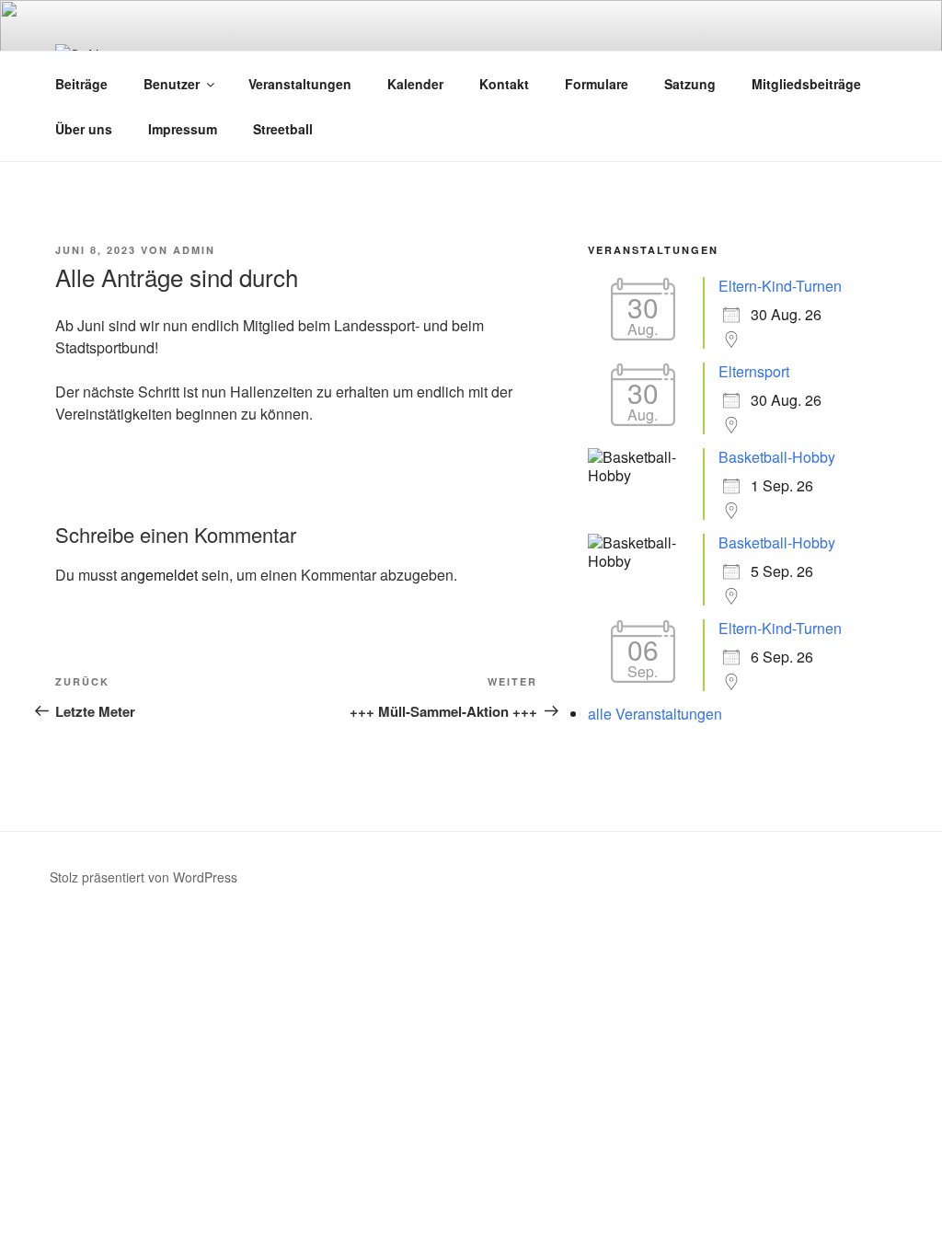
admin (194, 250)
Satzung (690, 84)
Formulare (596, 84)
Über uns (83, 129)
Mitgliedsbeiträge (806, 84)
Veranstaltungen (299, 84)
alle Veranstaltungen (655, 713)
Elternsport (753, 371)
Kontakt (504, 84)
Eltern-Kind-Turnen (780, 285)
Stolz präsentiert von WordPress (143, 877)
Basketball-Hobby (776, 456)
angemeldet (159, 574)
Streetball (283, 129)
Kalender (415, 84)
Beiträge (81, 84)
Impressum (182, 129)
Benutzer (172, 84)
